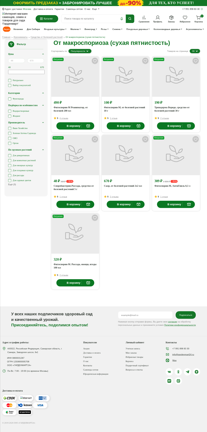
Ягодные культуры (54, 29)
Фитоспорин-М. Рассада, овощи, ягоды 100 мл (75, 266)
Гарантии (59, 9)
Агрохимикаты (194, 29)
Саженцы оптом (74, 9)
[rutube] (169, 381)
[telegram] (187, 371)
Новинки (18, 29)
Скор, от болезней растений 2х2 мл (123, 186)
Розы (104, 29)
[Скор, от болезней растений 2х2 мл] (125, 155)
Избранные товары (134, 357)
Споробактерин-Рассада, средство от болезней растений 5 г (74, 187)
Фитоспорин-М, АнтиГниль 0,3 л (172, 186)
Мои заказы (131, 353)
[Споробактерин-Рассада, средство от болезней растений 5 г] (75, 155)
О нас (87, 9)
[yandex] (196, 371)
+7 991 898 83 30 (180, 348)
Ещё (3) (12, 184)
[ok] (178, 371)
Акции (86, 349)
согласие (172, 321)
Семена (116, 29)
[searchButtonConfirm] (130, 19)
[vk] (169, 371)
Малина (74, 29)
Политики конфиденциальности (180, 325)
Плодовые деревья (137, 29)
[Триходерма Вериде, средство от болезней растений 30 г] (176, 77)
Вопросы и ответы (134, 370)
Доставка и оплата (43, 9)
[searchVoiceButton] (122, 19)
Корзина (129, 361)
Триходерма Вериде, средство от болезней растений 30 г (172, 109)
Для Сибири (33, 29)
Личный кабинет (135, 342)
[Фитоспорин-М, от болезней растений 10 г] (125, 77)
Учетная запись (133, 349)
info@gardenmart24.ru (183, 354)
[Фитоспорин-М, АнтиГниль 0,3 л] (176, 155)
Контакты (87, 365)
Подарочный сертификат (137, 365)
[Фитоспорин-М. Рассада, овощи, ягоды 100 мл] (75, 233)
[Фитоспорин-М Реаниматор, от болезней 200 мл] (75, 77)
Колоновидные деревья (167, 29)
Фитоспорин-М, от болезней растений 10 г (124, 109)
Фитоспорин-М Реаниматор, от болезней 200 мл (71, 109)
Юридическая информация (95, 374)
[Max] (178, 381)
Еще (94, 9)
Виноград (90, 29)
